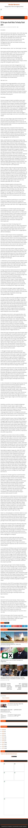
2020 (3, 738)
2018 (3, 742)
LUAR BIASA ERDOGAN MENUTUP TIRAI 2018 (11, 644)
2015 (3, 748)
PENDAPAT (7, 622)
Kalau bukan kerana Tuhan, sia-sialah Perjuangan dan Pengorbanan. (12, 661)
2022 (3, 735)
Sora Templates (9, 826)
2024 (3, 731)
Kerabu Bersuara (14, 4)
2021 (3, 737)
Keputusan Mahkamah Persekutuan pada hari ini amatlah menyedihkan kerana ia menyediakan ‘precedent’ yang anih (13, 678)
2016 (3, 746)
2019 (3, 740)
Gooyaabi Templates (23, 826)
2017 (3, 744)
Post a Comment (5, 697)
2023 (3, 733)
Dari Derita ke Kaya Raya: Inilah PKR (15, 703)
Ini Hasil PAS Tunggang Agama (14, 714)
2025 (3, 729)
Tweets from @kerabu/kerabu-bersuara (9, 753)
